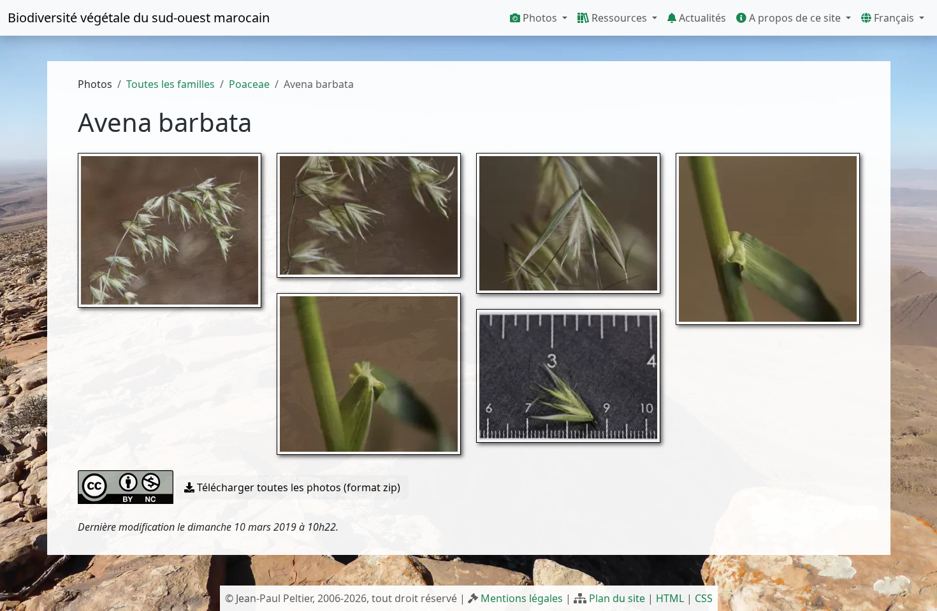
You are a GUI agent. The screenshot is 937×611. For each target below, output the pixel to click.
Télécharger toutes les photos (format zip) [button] (297, 487)
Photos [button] (540, 18)
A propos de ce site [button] (794, 18)
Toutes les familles (170, 84)
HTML (670, 598)
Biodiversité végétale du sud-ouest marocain (139, 17)
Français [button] (894, 18)
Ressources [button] (619, 18)
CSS (704, 598)
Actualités (701, 18)
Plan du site (617, 598)
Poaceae (249, 84)
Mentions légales (522, 598)
